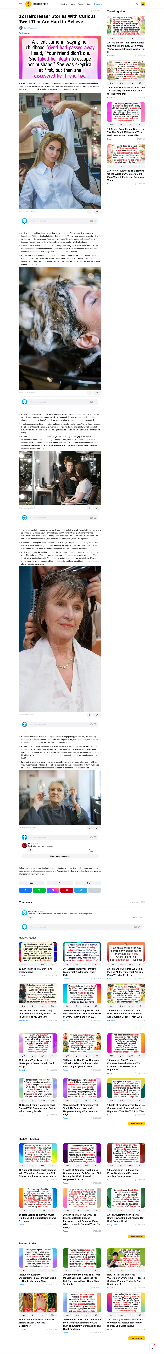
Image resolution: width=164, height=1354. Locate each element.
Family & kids (112, 97)
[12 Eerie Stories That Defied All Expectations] (38, 952)
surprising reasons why (46, 871)
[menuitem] (64, 4)
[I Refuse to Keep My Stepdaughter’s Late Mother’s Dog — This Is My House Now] (38, 1258)
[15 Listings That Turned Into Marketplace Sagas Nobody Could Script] (38, 1043)
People (109, 139)
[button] (32, 883)
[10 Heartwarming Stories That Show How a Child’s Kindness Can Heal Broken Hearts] (126, 1198)
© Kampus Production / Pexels (28, 827)
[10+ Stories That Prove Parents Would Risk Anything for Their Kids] (82, 952)
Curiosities (22, 11)
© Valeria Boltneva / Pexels (27, 211)
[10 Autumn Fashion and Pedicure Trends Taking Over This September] (38, 1303)
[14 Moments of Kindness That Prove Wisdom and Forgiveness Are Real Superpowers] (126, 1153)
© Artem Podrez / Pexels (26, 715)
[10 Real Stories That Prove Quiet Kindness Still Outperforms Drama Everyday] (38, 1198)
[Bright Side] (36, 4)
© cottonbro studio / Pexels (27, 392)
